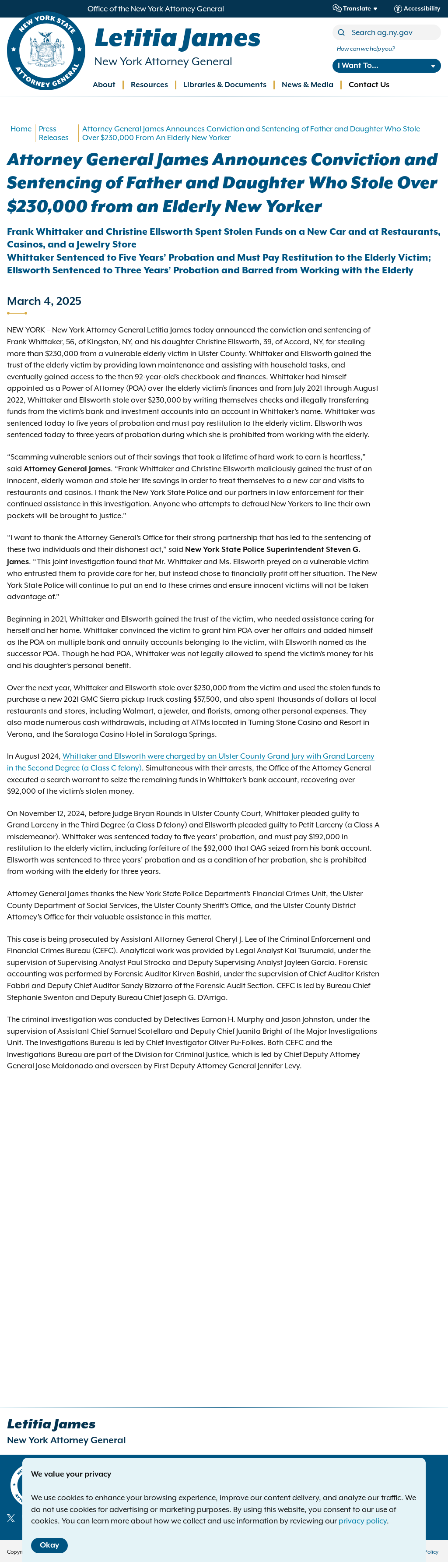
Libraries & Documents (224, 85)
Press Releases (54, 133)
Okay (49, 1545)
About (104, 85)
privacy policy (363, 1520)
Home (21, 128)
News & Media (307, 85)
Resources (149, 85)
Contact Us (369, 85)
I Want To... (358, 65)
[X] (11, 1518)
